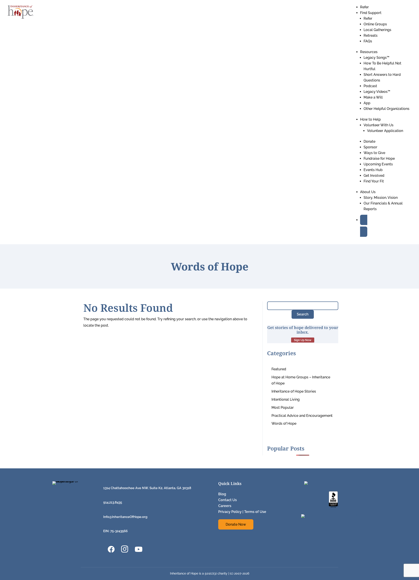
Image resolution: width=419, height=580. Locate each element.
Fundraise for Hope (379, 158)
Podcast (370, 86)
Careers (224, 506)
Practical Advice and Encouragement (302, 416)
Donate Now (236, 524)
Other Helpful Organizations (386, 109)
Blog (222, 494)
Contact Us (227, 500)
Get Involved (374, 175)
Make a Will (373, 97)
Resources (369, 52)
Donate (369, 141)
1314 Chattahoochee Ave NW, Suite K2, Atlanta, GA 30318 (147, 488)
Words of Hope (283, 423)
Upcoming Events (378, 164)
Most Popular (282, 407)
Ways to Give (374, 153)
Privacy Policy (230, 512)
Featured (278, 369)
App (367, 103)
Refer (364, 7)
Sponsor (370, 147)
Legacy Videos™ (377, 92)
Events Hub (373, 170)
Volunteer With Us (378, 125)
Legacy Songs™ (376, 57)
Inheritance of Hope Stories (293, 391)
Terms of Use (255, 512)
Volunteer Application (385, 131)
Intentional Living (285, 399)
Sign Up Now (302, 340)
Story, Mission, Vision (381, 198)
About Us (368, 192)
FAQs (368, 41)
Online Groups (375, 24)
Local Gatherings (377, 30)
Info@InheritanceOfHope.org (125, 517)
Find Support (370, 13)
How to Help (370, 119)
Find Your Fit (374, 181)
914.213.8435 (112, 502)
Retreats (371, 35)
